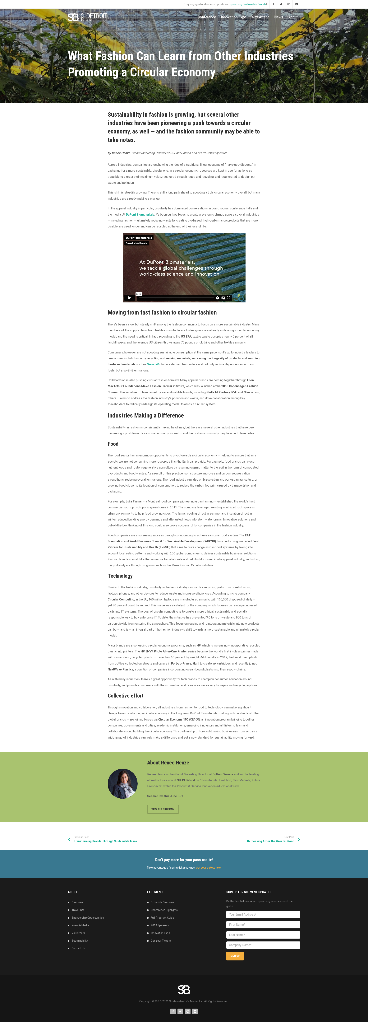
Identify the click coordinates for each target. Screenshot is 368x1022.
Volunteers (78, 933)
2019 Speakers (160, 925)
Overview (77, 902)
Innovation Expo (160, 933)
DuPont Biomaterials (140, 214)
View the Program (162, 809)
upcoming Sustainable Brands (248, 4)
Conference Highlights (164, 910)
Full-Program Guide (162, 917)
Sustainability (80, 940)
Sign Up (235, 955)
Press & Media (80, 925)
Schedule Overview (162, 902)
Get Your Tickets (161, 940)
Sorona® (153, 364)
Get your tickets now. (208, 867)
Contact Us (78, 948)
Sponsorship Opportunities (88, 917)
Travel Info (78, 910)
